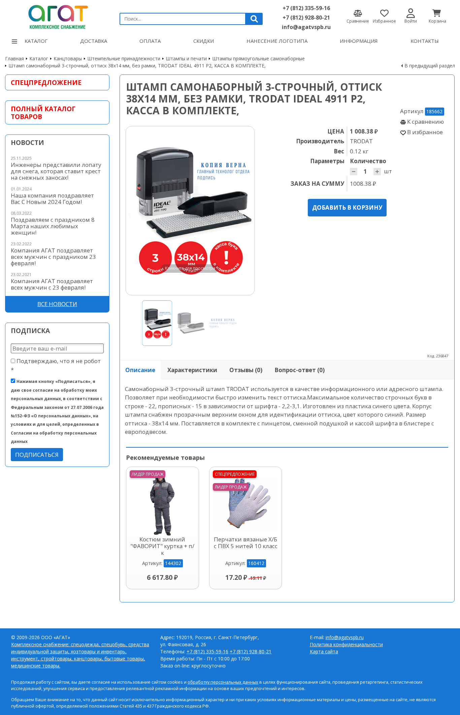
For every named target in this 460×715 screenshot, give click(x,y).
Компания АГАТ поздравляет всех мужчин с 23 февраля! (52, 284)
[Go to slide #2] (190, 323)
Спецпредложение (46, 82)
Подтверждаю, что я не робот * (56, 365)
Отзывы (245, 370)
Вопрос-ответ (299, 370)
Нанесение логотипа (277, 40)
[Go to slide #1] (157, 323)
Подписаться (37, 454)
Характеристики (192, 370)
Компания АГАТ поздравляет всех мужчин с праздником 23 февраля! (53, 256)
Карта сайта (324, 651)
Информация (359, 40)
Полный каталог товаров (43, 112)
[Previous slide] (137, 211)
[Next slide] (243, 211)
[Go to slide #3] (223, 323)
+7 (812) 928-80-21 (306, 17)
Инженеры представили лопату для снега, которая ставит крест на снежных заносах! (56, 171)
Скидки (203, 40)
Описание (140, 370)
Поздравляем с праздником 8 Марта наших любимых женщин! (53, 226)
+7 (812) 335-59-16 (306, 8)
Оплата (150, 40)
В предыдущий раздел (429, 65)
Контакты (424, 40)
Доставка (93, 40)
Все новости (57, 304)
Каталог (36, 40)
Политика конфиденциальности (346, 644)
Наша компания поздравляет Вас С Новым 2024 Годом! (52, 198)
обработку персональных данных (223, 682)
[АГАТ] (57, 15)
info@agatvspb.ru (306, 27)
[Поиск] (254, 19)
